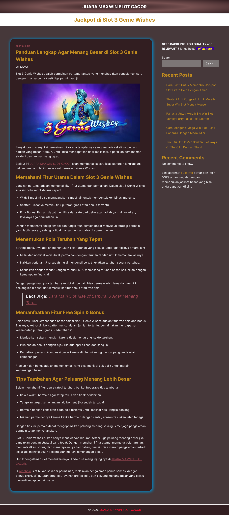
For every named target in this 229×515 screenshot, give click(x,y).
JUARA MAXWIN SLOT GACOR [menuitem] (50, 163)
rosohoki (25, 471)
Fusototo (187, 172)
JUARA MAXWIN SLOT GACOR (120, 509)
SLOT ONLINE (23, 46)
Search (166, 57)
